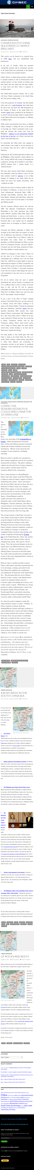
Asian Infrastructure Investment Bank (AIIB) (13, 366)
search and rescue (6, 378)
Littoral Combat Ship (23, 1099)
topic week (28, 1106)
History (18, 1097)
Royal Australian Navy (20, 374)
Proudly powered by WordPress (8, 1168)
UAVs (7, 1107)
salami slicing (5, 376)
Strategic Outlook (13, 40)
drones (3, 1097)
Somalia (25, 1103)
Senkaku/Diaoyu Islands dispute (19, 660)
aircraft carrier (7, 1092)
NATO (12, 1101)
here (10, 59)
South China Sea (18, 378)
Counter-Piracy (10, 1095)
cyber (15, 1095)
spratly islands (13, 379)
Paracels (22, 922)
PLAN (11, 374)
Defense (19, 1095)
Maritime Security (5, 1101)
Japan (15, 370)
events (7, 1097)
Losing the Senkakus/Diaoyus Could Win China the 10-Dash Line (16, 410)
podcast (2, 1103)
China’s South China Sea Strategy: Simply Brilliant (15, 45)
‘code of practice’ (17, 105)
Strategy (17, 1106)
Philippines (5, 374)
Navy (16, 1101)
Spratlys (21, 379)
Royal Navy (7, 1103)
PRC (8, 924)
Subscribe (4, 1141)
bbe (2, 1079)
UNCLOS (11, 1107)
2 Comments (24, 51)
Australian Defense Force (8, 368)
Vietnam (19, 381)
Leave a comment (25, 959)
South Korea (27, 378)
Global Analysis (12, 401)
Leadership (15, 1099)
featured (4, 370)
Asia (9, 364)
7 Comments (24, 698)
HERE (5, 1151)
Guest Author (15, 51)
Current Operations (6, 690)
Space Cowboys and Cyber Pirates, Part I (15, 1079)
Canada (26, 1092)
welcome (20, 176)
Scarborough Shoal (26, 376)
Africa (2, 1092)
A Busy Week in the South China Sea (14, 694)
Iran (8, 1099)
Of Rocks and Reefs (15, 956)
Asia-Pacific (4, 40)
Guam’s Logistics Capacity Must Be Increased (20, 1072)
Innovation (4, 1099)
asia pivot (14, 364)
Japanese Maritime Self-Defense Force (11, 372)
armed (24, 308)
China (18, 368)
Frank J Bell (4, 1072)
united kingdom (21, 1107)
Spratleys (4, 379)
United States (5, 381)
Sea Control (19, 1103)
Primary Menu (32, 7)
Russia (12, 1103)
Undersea (15, 1107)
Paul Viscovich (4, 1075)
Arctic (13, 1092)
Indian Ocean (27, 1097)
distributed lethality (27, 1095)
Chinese (24, 368)
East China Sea (5, 660)
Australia (28, 366)
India (10, 370)
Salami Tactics (15, 376)
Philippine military (27, 372)
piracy (27, 1101)
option (8, 112)
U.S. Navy (3, 1107)
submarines (29, 379)
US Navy (13, 381)
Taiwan (30, 924)
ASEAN (3, 364)
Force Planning (12, 1097)
